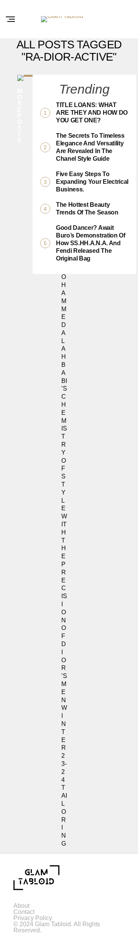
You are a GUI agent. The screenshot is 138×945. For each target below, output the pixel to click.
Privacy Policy (32, 918)
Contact (23, 912)
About (21, 905)
